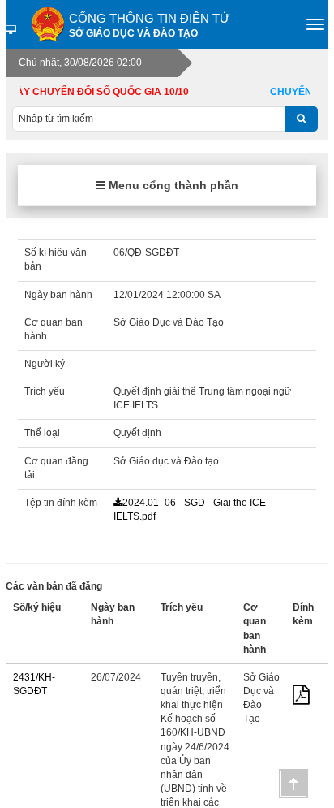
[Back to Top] (293, 783)
